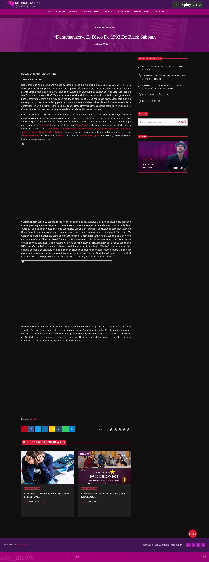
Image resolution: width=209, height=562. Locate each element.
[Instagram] (198, 545)
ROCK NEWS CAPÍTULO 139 (155, 95)
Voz (122, 128)
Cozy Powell (45, 125)
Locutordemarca (23, 544)
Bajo (97, 128)
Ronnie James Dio (109, 128)
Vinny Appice (81, 125)
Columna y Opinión (104, 27)
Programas (147, 159)
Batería (34, 132)
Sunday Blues (148, 164)
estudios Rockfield (29, 135)
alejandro (34, 419)
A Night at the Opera (90, 135)
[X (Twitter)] (193, 545)
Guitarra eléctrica (70, 128)
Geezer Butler (85, 128)
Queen (61, 135)
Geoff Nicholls (45, 132)
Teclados (59, 132)
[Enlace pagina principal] (23, 4)
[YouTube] (188, 545)
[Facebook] (203, 545)
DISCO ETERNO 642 (151, 101)
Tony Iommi (53, 128)
